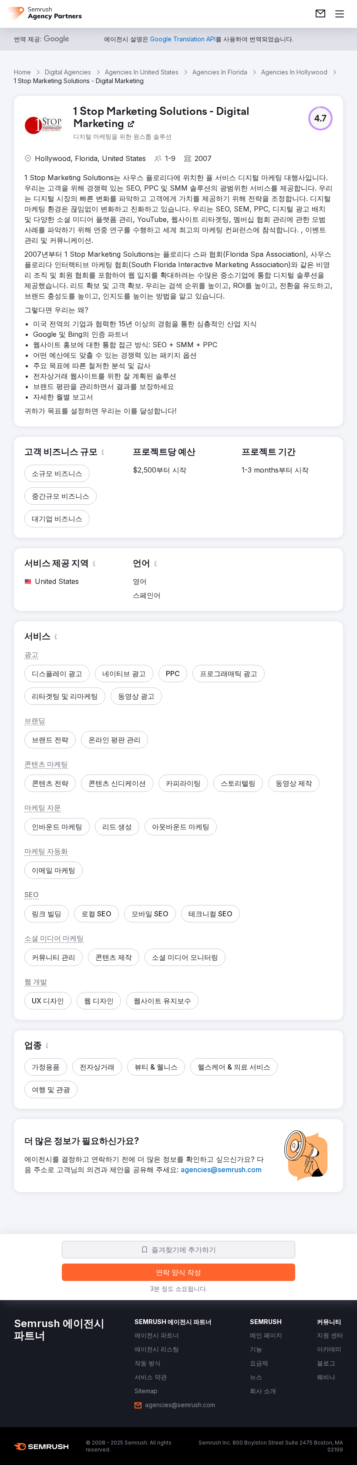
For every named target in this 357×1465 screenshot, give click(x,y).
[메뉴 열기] (339, 14)
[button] (320, 118)
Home (22, 72)
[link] (320, 14)
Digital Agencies (68, 72)
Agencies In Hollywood (294, 72)
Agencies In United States (141, 72)
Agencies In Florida (219, 72)
